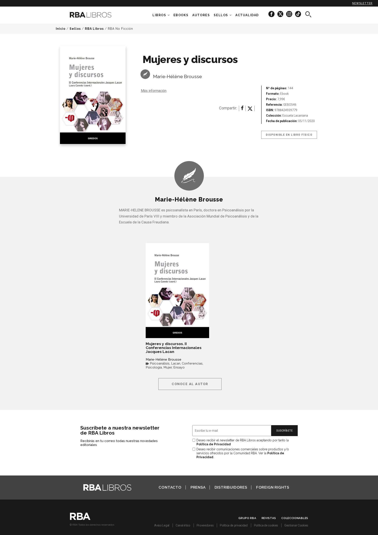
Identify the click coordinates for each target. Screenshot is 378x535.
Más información (153, 91)
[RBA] (80, 519)
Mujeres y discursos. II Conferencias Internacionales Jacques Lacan (173, 348)
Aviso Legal (161, 525)
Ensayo (179, 367)
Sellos (221, 15)
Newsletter (362, 3)
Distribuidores (231, 487)
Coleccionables (294, 518)
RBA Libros (94, 28)
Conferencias (192, 363)
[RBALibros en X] (280, 13)
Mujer (167, 367)
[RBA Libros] (97, 15)
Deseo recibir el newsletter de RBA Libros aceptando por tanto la (242, 442)
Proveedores (205, 525)
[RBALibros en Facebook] (271, 13)
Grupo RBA (247, 518)
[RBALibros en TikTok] (298, 13)
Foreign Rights (272, 487)
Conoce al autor (190, 384)
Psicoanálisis (160, 363)
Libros (159, 15)
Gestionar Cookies (296, 525)
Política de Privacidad (213, 444)
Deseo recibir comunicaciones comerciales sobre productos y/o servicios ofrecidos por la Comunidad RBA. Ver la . (242, 453)
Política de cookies (266, 525)
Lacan (175, 363)
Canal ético (183, 525)
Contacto (170, 487)
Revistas (269, 518)
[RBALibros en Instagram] (289, 13)
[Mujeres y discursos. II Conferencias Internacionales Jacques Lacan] (177, 290)
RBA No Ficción (120, 28)
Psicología (154, 367)
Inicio (60, 28)
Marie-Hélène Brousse (177, 76)
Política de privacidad (233, 525)
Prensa (198, 487)
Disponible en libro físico (289, 134)
